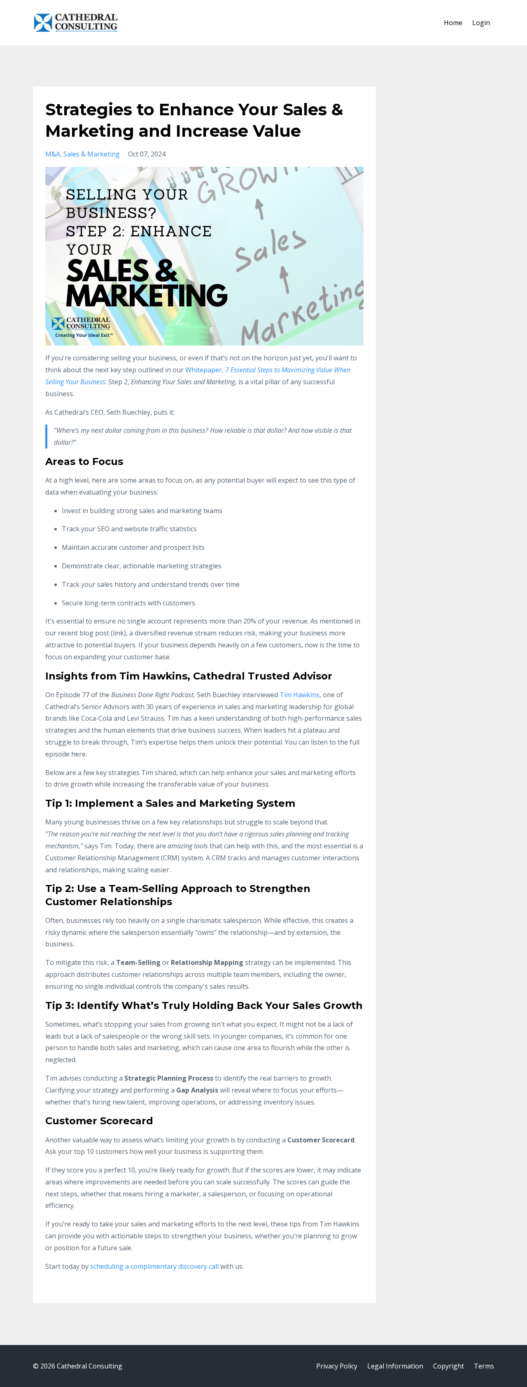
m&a (52, 154)
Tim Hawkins (299, 694)
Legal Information (395, 1366)
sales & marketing (91, 154)
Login (481, 22)
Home (453, 22)
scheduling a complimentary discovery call (154, 1266)
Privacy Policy (336, 1366)
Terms (484, 1366)
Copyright (448, 1366)
